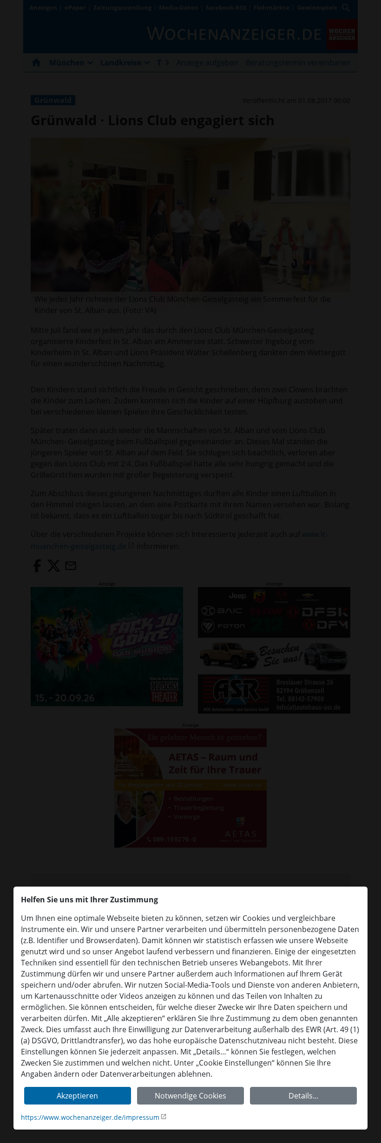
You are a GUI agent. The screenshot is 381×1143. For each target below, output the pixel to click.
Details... (303, 1096)
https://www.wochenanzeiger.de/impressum (90, 1117)
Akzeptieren (77, 1096)
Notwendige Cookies (190, 1096)
